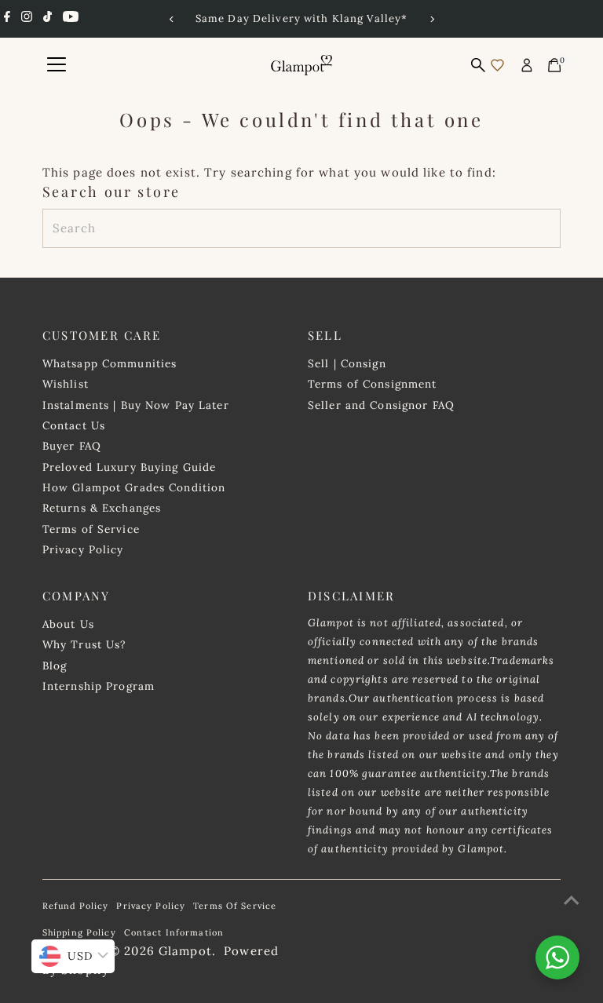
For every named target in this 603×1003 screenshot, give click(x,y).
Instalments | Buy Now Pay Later (135, 405)
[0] (554, 65)
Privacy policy (150, 905)
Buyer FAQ (71, 446)
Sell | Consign (347, 363)
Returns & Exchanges (101, 508)
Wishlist (65, 384)
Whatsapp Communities (109, 363)
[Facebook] (7, 19)
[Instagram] (26, 19)
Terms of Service (91, 529)
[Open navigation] (56, 65)
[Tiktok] (47, 19)
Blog (55, 665)
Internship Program (98, 686)
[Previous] (171, 19)
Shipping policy (79, 932)
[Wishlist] (497, 65)
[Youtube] (70, 19)
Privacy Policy (83, 549)
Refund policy (75, 905)
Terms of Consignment (372, 384)
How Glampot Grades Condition (134, 487)
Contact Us (73, 425)
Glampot (185, 950)
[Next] (431, 19)
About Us (68, 624)
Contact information (174, 932)
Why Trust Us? (84, 644)
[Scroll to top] (571, 900)
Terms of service (234, 905)
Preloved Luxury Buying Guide (129, 467)
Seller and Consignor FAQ (381, 405)
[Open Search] (478, 65)
